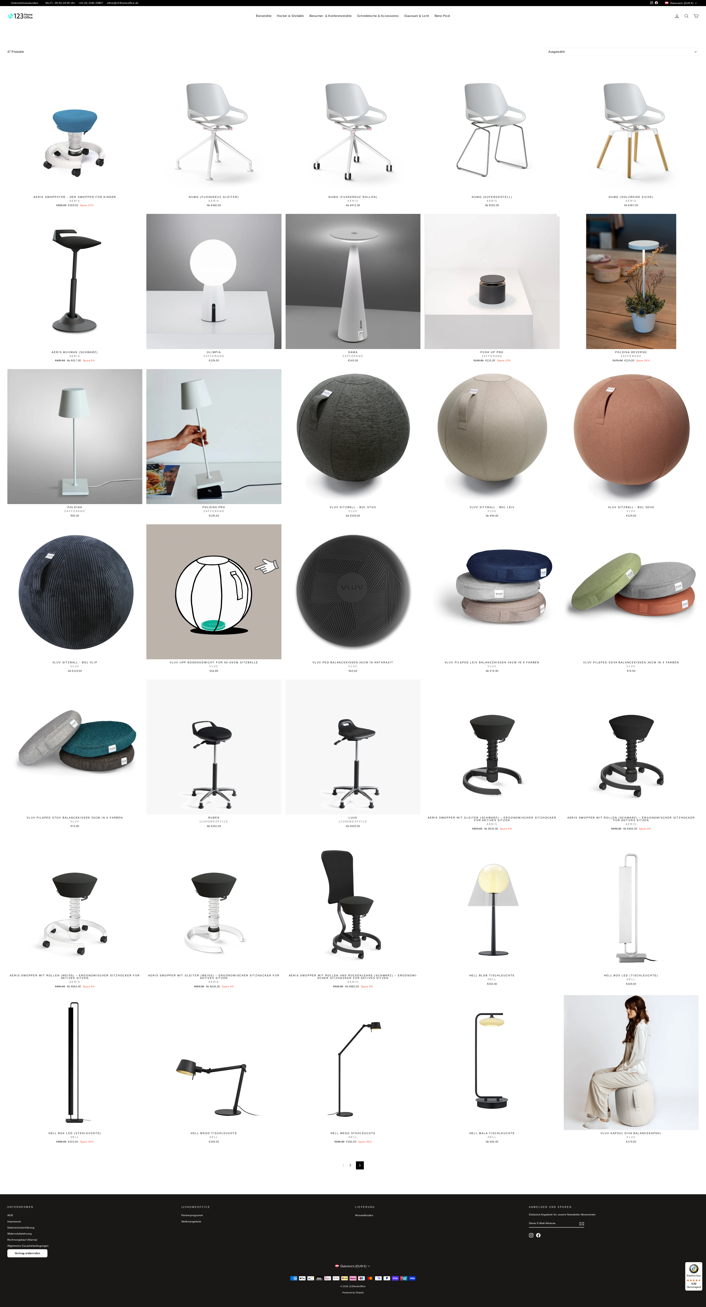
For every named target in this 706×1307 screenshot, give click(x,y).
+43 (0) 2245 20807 (91, 3)
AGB (10, 1215)
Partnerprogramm (192, 1215)
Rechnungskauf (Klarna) (22, 1239)
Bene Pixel (442, 16)
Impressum (14, 1221)
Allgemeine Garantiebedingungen (28, 1245)
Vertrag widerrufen (27, 1253)
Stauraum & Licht (416, 16)
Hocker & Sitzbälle (290, 16)
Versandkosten (364, 1215)
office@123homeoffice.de (122, 3)
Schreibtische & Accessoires (378, 16)
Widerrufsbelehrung (19, 1233)
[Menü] (700, 1264)
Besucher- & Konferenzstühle (330, 16)
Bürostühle (263, 16)
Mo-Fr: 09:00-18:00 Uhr (60, 3)
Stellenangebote (191, 1221)
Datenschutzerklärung (20, 1227)
